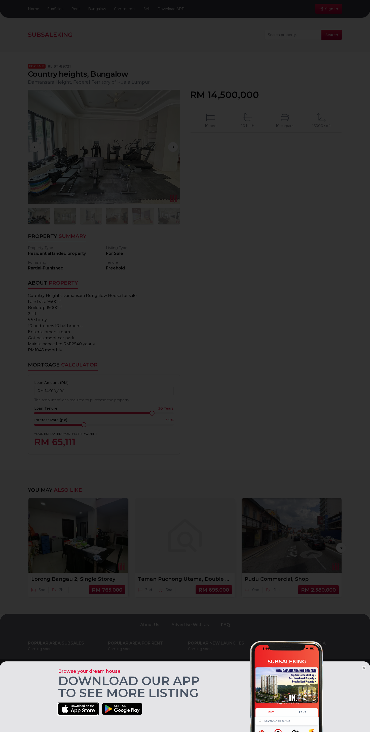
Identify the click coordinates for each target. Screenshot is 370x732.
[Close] (364, 668)
